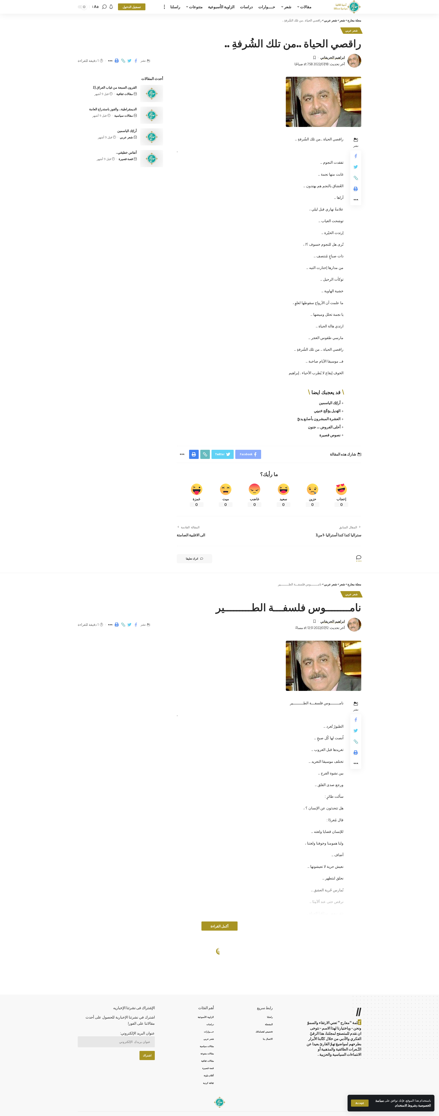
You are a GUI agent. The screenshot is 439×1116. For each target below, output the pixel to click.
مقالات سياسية (123, 115)
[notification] (111, 6)
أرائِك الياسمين (329, 402)
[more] (164, 7)
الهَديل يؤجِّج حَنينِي (327, 410)
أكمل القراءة (219, 926)
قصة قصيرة (126, 159)
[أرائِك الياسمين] (151, 136)
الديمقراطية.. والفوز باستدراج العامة (113, 109)
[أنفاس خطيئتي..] (151, 158)
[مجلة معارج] (347, 7)
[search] (104, 7)
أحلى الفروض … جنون (324, 427)
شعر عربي (351, 30)
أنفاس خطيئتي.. (126, 152)
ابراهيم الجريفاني (332, 57)
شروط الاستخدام (405, 1105)
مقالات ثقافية (124, 94)
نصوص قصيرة (329, 435)
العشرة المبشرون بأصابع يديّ (318, 418)
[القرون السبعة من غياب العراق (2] (151, 93)
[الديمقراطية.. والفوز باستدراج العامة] (151, 115)
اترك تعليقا (192, 558)
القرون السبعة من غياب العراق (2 (115, 87)
